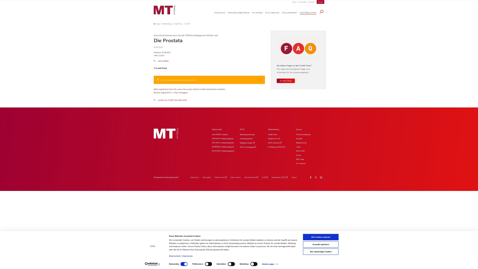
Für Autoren (301, 163)
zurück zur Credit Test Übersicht (172, 100)
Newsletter (302, 2)
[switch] (206, 263)
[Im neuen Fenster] (316, 177)
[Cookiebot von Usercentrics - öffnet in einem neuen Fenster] (152, 264)
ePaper (294, 177)
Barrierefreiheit (250, 177)
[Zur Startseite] (165, 10)
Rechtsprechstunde (247, 134)
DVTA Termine (273, 143)
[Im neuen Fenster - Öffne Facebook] (311, 177)
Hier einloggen (181, 92)
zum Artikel (163, 61)
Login (298, 147)
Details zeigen (268, 264)
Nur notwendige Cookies (321, 252)
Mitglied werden (246, 143)
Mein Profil (300, 151)
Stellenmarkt (217, 129)
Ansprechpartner (246, 138)
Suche (298, 155)
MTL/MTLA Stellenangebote (223, 143)
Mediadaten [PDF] (278, 177)
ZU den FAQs (286, 80)
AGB (264, 177)
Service (299, 129)
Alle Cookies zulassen (320, 237)
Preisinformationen (303, 134)
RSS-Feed (300, 159)
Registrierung (301, 143)
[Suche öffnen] (321, 12)
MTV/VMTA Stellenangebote (223, 151)
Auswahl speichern (320, 244)
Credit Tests (272, 134)
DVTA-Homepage (247, 147)
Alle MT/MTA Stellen (220, 134)
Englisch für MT (274, 138)
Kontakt (311, 2)
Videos (294, 2)
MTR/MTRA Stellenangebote (223, 147)
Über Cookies (236, 177)
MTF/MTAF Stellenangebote (223, 138)
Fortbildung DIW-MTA (276, 147)
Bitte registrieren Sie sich (165, 89)
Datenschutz (175, 256)
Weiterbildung (273, 129)
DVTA (242, 129)
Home (158, 24)
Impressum (187, 256)
